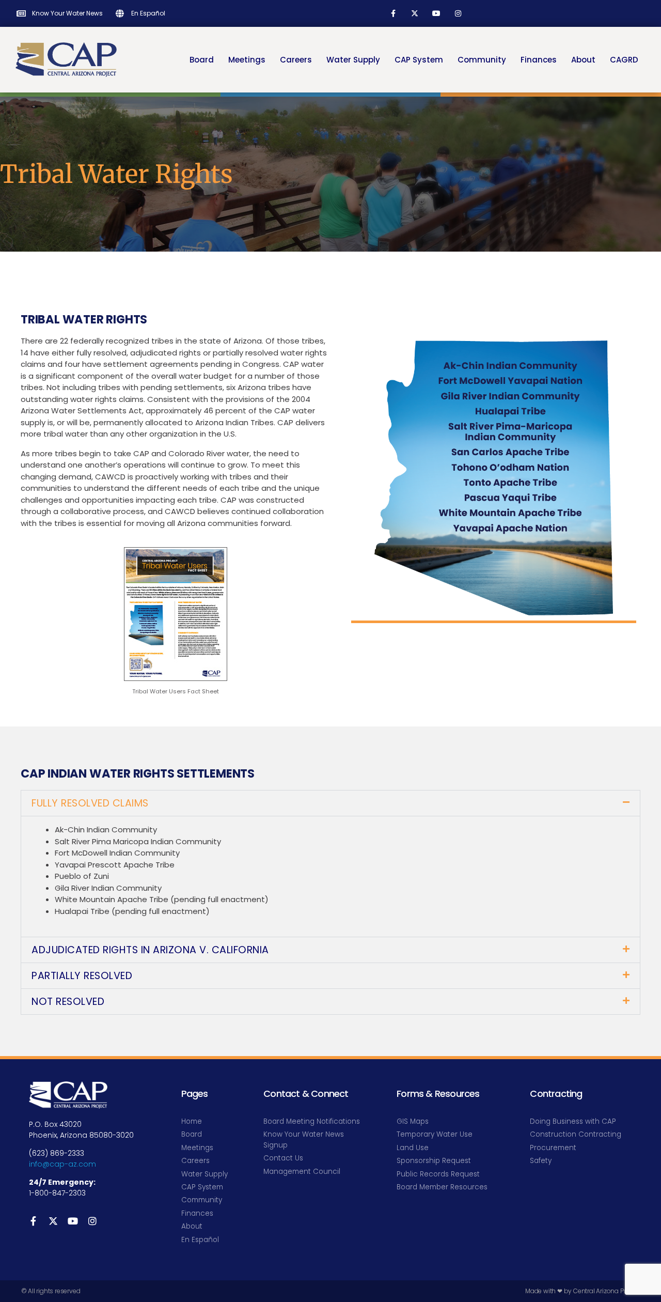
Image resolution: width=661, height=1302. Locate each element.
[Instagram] (458, 13)
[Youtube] (436, 13)
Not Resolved (68, 1002)
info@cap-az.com (62, 1164)
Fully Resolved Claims (90, 803)
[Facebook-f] (393, 13)
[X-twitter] (415, 13)
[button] (330, 803)
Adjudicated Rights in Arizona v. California (150, 950)
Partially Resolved (82, 976)
